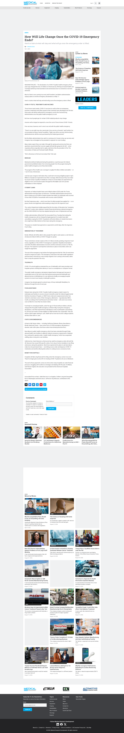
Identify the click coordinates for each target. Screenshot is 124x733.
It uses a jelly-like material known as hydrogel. (84, 611)
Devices (78, 663)
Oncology (53, 545)
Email (24, 702)
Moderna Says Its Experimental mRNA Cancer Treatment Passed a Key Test (36, 608)
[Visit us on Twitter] (65, 724)
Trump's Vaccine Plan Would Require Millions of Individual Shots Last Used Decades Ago (36, 667)
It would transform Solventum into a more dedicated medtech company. (86, 583)
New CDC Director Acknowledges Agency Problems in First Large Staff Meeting (82, 79)
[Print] (26, 384)
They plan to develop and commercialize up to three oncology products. (62, 553)
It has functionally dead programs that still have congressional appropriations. (35, 555)
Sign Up (27, 709)
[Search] (95, 3)
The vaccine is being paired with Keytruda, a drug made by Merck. (36, 611)
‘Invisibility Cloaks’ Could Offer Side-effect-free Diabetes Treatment (86, 608)
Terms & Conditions (66, 727)
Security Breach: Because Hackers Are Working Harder (33, 442)
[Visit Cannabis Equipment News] (66, 689)
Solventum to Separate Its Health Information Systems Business (85, 579)
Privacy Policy (55, 727)
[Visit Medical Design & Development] (30, 689)
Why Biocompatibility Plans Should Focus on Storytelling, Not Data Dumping (82, 61)
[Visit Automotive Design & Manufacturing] (90, 689)
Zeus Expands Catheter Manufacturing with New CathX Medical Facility (87, 638)
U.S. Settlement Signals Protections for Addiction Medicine (52, 442)
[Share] (29, 384)
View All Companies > (87, 107)
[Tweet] (37, 384)
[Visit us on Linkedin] (57, 724)
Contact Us (41, 727)
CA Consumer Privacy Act (78, 727)
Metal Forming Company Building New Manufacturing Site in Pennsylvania (61, 608)
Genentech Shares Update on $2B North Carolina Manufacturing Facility (36, 579)
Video (27, 437)
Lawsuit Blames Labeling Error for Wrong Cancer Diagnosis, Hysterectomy (60, 667)
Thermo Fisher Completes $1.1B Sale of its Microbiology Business (61, 638)
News (26, 32)
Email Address (50, 401)
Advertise (48, 727)
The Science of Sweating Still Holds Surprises (83, 69)
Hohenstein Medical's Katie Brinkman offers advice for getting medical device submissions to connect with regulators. (36, 524)
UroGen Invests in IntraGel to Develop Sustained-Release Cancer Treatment (81, 89)
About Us (35, 727)
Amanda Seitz (31, 46)
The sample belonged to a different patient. (61, 671)
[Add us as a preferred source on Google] (44, 384)
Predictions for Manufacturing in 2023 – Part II (71, 442)
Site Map (89, 727)
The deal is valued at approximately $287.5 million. (86, 672)
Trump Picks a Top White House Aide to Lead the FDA (87, 549)
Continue (51, 408)
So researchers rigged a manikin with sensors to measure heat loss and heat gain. (62, 521)
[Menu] (99, 3)
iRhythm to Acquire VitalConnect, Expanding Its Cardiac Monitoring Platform (85, 667)
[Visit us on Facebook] (61, 724)
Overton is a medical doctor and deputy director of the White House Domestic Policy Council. (87, 554)
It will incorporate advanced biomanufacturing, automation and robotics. (36, 583)
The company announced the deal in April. (60, 641)
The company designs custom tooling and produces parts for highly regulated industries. (61, 612)
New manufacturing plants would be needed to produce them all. (36, 672)
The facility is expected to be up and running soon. (86, 642)
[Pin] (41, 384)
